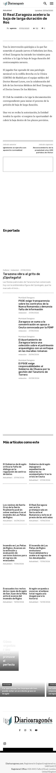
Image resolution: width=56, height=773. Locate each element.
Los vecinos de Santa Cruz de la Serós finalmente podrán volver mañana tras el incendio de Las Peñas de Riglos (14, 511)
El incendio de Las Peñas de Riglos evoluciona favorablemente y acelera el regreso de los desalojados (40, 551)
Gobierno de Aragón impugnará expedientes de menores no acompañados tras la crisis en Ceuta (40, 470)
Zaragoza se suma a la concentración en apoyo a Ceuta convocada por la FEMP (36, 324)
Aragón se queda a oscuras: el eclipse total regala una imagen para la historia (39, 593)
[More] (43, 35)
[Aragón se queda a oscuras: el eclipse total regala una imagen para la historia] (41, 578)
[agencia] (5, 28)
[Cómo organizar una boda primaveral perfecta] (9, 654)
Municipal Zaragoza (26, 298)
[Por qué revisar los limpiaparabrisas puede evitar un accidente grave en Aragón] (22, 684)
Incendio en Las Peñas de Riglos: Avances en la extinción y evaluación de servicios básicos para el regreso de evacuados (15, 553)
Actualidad (7, 10)
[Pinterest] (29, 35)
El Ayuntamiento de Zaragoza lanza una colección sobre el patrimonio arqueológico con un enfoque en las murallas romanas (36, 345)
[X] (22, 35)
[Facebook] (15, 35)
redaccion (15, 270)
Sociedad (7, 684)
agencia (13, 28)
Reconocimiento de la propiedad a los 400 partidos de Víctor (43, 150)
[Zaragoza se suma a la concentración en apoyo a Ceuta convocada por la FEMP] (9, 324)
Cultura (6, 270)
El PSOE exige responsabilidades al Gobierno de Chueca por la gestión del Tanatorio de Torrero (34, 369)
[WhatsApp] (36, 35)
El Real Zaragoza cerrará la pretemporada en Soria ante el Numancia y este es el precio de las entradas (41, 511)
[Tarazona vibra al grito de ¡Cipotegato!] (28, 250)
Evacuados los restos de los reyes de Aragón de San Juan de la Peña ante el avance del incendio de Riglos (15, 593)
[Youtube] (36, 730)
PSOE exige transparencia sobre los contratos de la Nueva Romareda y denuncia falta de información (35, 305)
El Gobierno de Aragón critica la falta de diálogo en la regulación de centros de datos (14, 469)
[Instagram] (25, 730)
